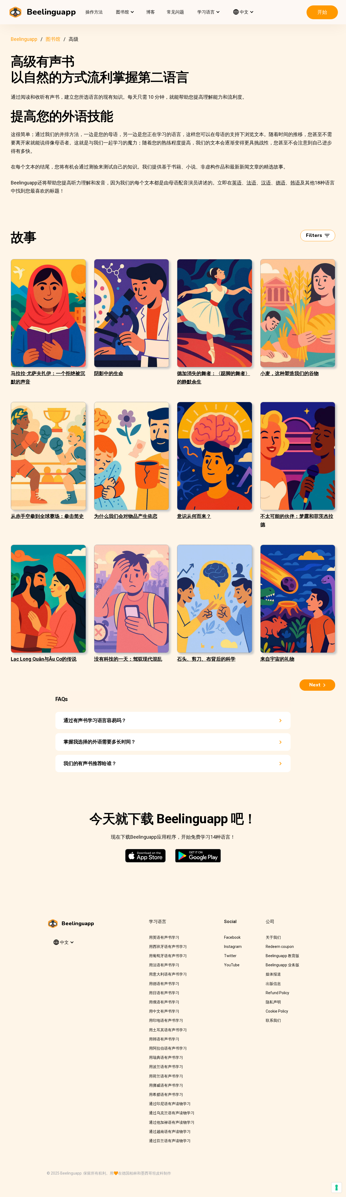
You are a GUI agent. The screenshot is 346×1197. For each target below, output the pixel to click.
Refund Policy (277, 993)
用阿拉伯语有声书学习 (168, 1048)
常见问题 (175, 12)
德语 (280, 183)
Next (315, 685)
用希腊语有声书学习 (166, 1094)
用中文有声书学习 (164, 1011)
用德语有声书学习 (164, 983)
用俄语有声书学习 (164, 1002)
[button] (124, 12)
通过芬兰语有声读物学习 (170, 1141)
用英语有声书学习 (164, 937)
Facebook (232, 937)
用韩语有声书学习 (164, 1039)
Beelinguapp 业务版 (282, 965)
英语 (237, 183)
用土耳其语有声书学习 (168, 1030)
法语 (251, 183)
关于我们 (273, 937)
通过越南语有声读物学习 (170, 1131)
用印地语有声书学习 (166, 1020)
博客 (150, 12)
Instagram (233, 946)
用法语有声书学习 (164, 965)
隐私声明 (273, 1002)
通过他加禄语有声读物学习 (171, 1122)
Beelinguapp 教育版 (282, 956)
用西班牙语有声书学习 (168, 946)
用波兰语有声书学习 (166, 1066)
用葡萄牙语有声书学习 (168, 956)
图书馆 (53, 39)
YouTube (231, 965)
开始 (322, 12)
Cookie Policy (277, 1011)
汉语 (266, 183)
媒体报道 (273, 974)
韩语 (295, 183)
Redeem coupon (280, 946)
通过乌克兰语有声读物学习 (171, 1113)
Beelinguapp (24, 39)
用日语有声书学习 (164, 993)
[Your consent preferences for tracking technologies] (336, 1187)
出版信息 (273, 983)
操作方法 (94, 12)
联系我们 (273, 1020)
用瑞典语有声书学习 (166, 1057)
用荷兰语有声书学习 (166, 1076)
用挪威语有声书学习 (166, 1085)
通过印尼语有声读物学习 (170, 1104)
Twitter (230, 956)
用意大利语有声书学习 (168, 974)
